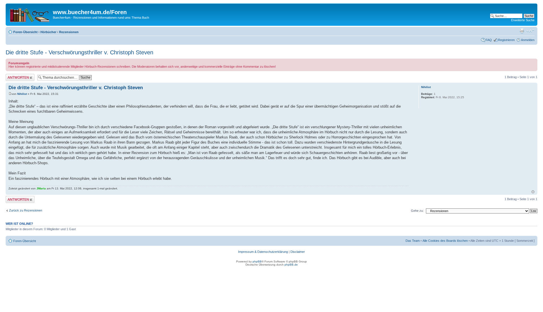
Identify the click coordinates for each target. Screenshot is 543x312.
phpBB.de (291, 264)
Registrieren (506, 40)
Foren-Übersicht (25, 32)
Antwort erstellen (17, 75)
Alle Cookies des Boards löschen (445, 240)
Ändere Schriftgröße (530, 30)
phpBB (257, 261)
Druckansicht (522, 30)
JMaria (41, 188)
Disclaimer (297, 251)
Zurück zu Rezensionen (25, 210)
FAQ (489, 40)
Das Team (413, 240)
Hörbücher (48, 32)
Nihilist (22, 93)
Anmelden (528, 40)
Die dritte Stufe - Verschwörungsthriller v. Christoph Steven (79, 52)
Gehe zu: (417, 210)
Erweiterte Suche (523, 20)
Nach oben (533, 191)
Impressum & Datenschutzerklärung (263, 251)
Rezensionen (69, 32)
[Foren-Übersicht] (30, 14)
